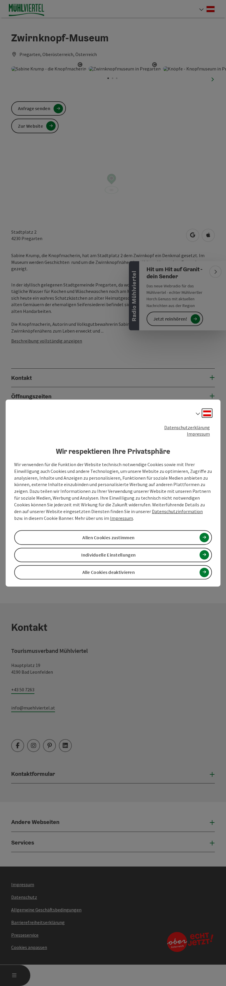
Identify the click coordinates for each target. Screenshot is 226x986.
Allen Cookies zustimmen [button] (108, 537)
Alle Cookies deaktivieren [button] (108, 572)
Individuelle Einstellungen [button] (108, 555)
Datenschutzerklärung (187, 427)
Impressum (198, 434)
